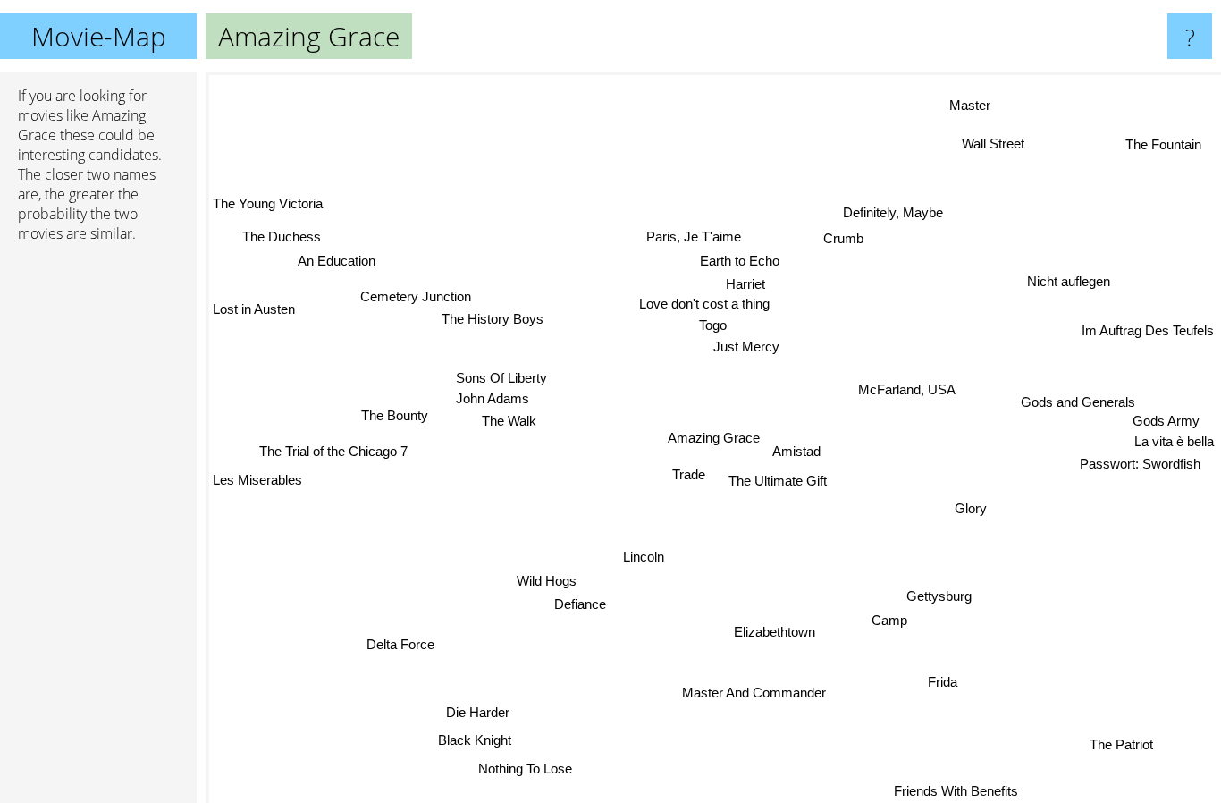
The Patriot (1117, 747)
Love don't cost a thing (696, 301)
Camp (884, 622)
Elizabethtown (754, 639)
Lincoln (640, 556)
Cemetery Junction (413, 298)
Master (964, 103)
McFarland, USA (913, 404)
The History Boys (490, 322)
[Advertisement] (98, 530)
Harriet (762, 281)
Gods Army (1176, 402)
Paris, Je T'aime (676, 234)
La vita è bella (1174, 427)
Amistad (796, 455)
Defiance (576, 605)
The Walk (517, 418)
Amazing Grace (714, 437)
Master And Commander (770, 693)
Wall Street (993, 143)
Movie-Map (98, 36)
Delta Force (395, 642)
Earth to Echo (736, 258)
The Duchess (279, 241)
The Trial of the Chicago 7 (336, 453)
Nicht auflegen (1081, 285)
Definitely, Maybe (883, 209)
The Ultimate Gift (772, 486)
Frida (937, 684)
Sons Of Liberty (501, 374)
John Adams (492, 395)
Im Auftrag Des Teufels (1148, 326)
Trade (685, 473)
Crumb (841, 238)
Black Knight (468, 739)
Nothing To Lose (517, 767)
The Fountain (1162, 143)
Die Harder (470, 710)
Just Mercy (753, 343)
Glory (972, 511)
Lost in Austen (254, 311)
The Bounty (393, 419)
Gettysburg (937, 597)
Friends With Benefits (953, 791)
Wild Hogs (546, 580)
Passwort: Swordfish (1151, 450)
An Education (332, 264)
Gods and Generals (1072, 405)
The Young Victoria (268, 206)
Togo (748, 322)
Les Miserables (257, 481)
